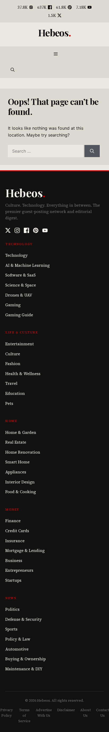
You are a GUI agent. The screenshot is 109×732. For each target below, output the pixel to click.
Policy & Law (17, 639)
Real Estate (15, 442)
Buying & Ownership (25, 659)
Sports (11, 629)
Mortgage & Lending (25, 550)
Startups (13, 580)
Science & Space (20, 285)
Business (13, 560)
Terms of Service (24, 715)
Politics (12, 609)
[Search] (92, 151)
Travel (11, 383)
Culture (12, 354)
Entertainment (19, 344)
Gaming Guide (19, 315)
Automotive (17, 649)
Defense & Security (23, 619)
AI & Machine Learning (27, 265)
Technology (16, 255)
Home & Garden (20, 432)
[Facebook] (26, 230)
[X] (8, 230)
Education (15, 393)
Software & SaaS (20, 275)
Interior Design (20, 482)
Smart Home (17, 462)
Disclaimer (66, 710)
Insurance (15, 541)
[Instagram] (17, 230)
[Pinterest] (35, 230)
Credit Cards (17, 531)
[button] (12, 70)
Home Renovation (22, 452)
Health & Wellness (22, 373)
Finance (13, 520)
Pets (9, 403)
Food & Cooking (20, 492)
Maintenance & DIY (23, 669)
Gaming (13, 305)
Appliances (15, 472)
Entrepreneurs (19, 570)
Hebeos (53, 32)
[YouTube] (45, 230)
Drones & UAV (18, 295)
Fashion (12, 363)
